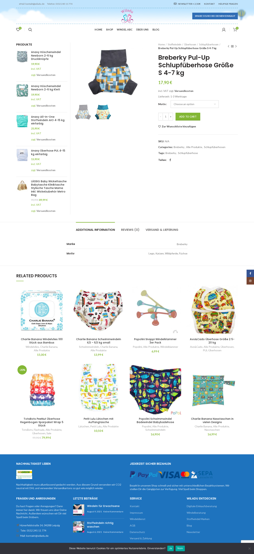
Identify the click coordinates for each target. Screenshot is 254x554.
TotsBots (27, 429)
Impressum (136, 512)
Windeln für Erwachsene (103, 506)
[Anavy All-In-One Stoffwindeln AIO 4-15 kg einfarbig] (22, 129)
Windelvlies (32, 346)
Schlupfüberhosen (208, 44)
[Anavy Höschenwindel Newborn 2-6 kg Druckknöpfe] (22, 64)
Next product (236, 46)
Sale (48, 433)
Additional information (95, 230)
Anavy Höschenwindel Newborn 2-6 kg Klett (46, 87)
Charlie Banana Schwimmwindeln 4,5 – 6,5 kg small (98, 341)
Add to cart (188, 116)
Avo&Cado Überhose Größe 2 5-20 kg (212, 341)
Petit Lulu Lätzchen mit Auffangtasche (98, 420)
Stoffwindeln (174, 44)
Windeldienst (137, 519)
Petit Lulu (96, 426)
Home (161, 44)
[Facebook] (170, 160)
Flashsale (39, 429)
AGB (132, 525)
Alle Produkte (194, 147)
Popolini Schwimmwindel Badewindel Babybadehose (155, 420)
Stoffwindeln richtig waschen (100, 525)
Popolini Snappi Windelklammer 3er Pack (155, 341)
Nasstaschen (212, 429)
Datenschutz (137, 532)
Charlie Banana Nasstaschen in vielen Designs (212, 420)
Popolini (137, 346)
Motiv (162, 104)
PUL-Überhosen (212, 350)
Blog (189, 525)
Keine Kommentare (113, 511)
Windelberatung (196, 512)
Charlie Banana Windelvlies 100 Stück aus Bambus (42, 341)
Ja (170, 548)
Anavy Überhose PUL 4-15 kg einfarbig (48, 152)
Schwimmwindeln (89, 346)
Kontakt (134, 506)
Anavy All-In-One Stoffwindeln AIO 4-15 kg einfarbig (48, 120)
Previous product (228, 46)
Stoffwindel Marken (198, 519)
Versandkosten (183, 90)
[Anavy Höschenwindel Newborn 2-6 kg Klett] (22, 96)
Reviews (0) (130, 230)
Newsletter (193, 532)
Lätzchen (83, 426)
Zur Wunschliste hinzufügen (179, 126)
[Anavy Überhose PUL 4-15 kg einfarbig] (22, 161)
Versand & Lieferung (162, 230)
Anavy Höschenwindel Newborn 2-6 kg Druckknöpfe (46, 55)
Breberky (179, 147)
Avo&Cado (196, 346)
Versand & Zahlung (141, 538)
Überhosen (190, 44)
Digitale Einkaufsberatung (202, 506)
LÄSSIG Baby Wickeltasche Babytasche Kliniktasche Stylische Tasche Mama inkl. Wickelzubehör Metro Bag (49, 188)
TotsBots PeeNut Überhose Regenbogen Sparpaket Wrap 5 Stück (41, 422)
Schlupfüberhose (188, 153)
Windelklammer (169, 346)
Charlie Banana (48, 346)
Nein (180, 548)
